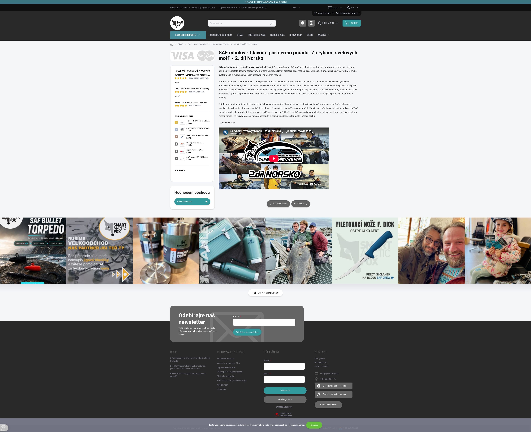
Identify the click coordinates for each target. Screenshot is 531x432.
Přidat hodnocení (184, 202)
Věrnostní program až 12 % (203, 7)
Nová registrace (285, 399)
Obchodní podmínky (225, 376)
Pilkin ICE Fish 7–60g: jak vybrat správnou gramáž (188, 374)
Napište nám (222, 385)
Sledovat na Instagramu (268, 293)
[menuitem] (188, 35)
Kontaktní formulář (328, 405)
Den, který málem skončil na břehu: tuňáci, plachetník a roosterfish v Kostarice (188, 367)
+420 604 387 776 (328, 379)
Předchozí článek (280, 204)
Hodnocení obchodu (179, 7)
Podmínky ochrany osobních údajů (232, 380)
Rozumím (314, 425)
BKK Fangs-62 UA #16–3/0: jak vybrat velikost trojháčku (190, 359)
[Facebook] (302, 23)
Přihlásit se (285, 390)
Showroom (221, 389)
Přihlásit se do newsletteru (247, 332)
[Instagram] (311, 23)
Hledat (272, 23)
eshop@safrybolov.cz (329, 373)
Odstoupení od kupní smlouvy (253, 7)
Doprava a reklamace (228, 7)
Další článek (299, 204)
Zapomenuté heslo (284, 407)
